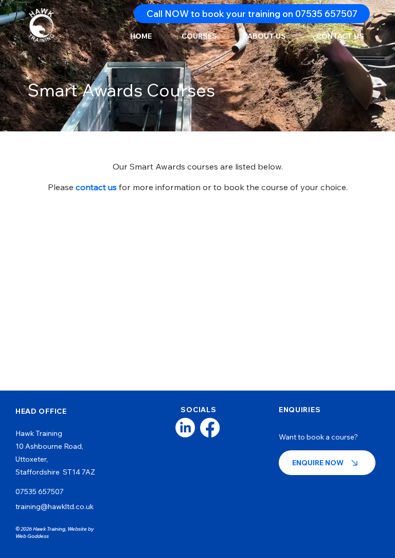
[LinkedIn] (185, 427)
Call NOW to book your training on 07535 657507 (252, 14)
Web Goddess (32, 536)
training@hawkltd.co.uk (54, 506)
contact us (96, 187)
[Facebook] (210, 427)
